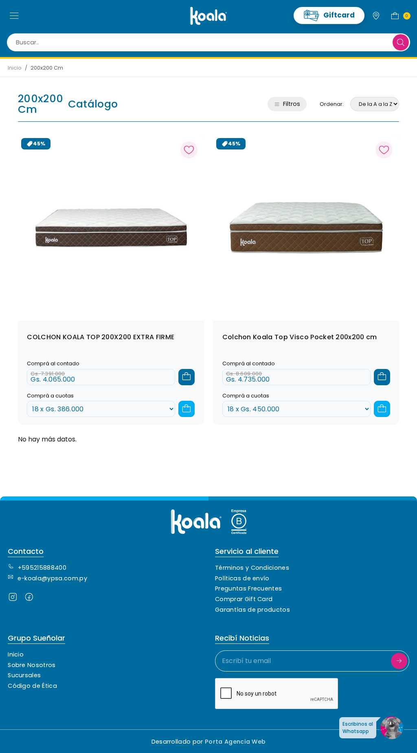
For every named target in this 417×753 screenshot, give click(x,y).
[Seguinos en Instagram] (13, 599)
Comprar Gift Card (243, 599)
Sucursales (24, 675)
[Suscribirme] (399, 661)
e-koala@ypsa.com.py (52, 578)
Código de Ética (32, 686)
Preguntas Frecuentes (248, 588)
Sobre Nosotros (31, 665)
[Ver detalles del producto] (111, 227)
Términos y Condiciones (252, 568)
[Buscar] (401, 42)
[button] (14, 16)
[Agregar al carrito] (186, 377)
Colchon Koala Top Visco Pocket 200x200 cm (299, 337)
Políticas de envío (242, 578)
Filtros (291, 104)
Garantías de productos (252, 610)
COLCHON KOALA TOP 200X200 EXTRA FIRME (100, 337)
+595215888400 (42, 568)
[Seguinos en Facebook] (29, 599)
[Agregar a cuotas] (186, 409)
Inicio (15, 67)
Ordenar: (332, 104)
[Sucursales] (376, 16)
